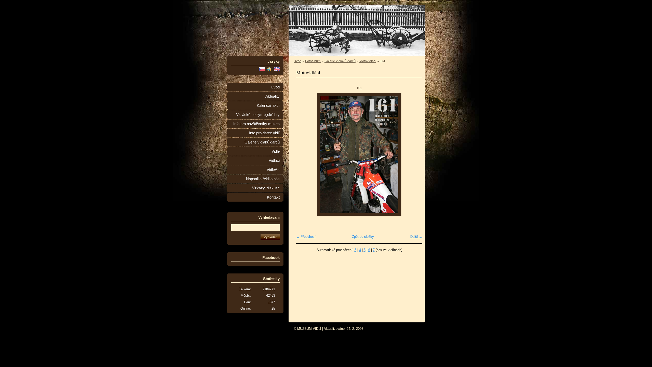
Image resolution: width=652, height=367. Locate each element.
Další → (416, 237)
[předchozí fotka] (304, 154)
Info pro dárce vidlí (264, 133)
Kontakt (273, 197)
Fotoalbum (313, 61)
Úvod (275, 87)
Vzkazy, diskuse (266, 188)
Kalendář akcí (268, 105)
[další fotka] (414, 154)
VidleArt (273, 170)
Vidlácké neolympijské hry (258, 115)
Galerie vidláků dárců (262, 142)
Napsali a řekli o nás (263, 179)
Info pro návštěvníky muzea (256, 124)
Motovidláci (367, 61)
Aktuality (272, 96)
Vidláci (274, 161)
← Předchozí (306, 237)
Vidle (275, 151)
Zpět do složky (363, 237)
